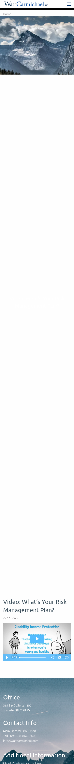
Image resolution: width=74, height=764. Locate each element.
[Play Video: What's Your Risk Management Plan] (37, 639)
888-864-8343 (25, 736)
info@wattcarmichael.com (20, 741)
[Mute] (52, 657)
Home (7, 14)
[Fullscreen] (67, 657)
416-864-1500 (27, 731)
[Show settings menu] (59, 657)
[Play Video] (7, 657)
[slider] (33, 657)
